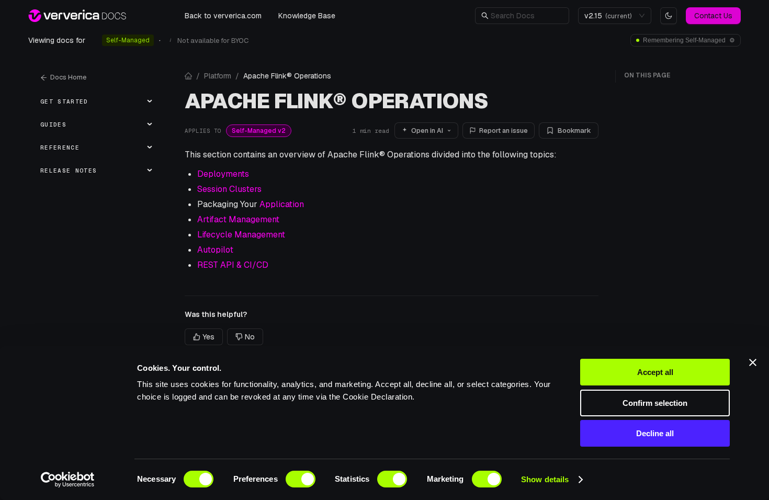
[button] (527, 15)
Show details (545, 479)
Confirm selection (655, 403)
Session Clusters (229, 189)
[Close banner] (752, 362)
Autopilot (215, 249)
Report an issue (503, 130)
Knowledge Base (306, 15)
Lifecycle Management (241, 234)
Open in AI (427, 130)
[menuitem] (95, 101)
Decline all (655, 433)
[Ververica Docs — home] (77, 15)
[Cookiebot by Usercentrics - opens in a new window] (68, 479)
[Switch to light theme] (668, 15)
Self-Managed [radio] (128, 40)
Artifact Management (238, 219)
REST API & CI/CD (232, 264)
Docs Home (68, 77)
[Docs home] (188, 76)
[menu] (95, 136)
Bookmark (574, 130)
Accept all (655, 372)
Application (281, 204)
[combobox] (610, 15)
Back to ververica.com (223, 15)
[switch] (300, 479)
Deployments (223, 173)
